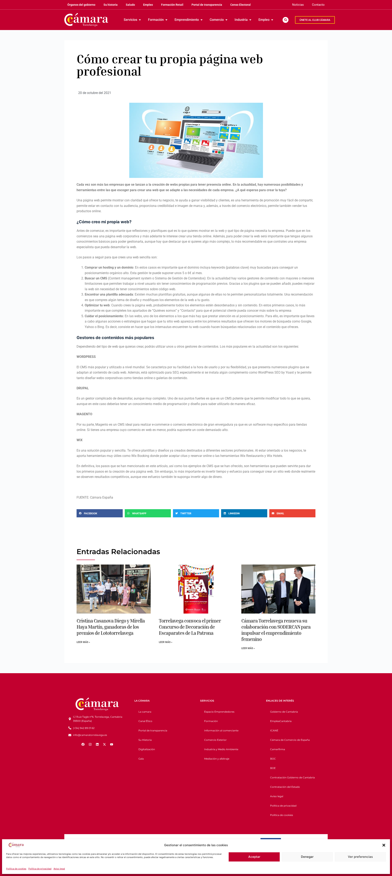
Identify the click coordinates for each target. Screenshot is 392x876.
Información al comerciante (221, 730)
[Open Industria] (250, 19)
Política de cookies (16, 868)
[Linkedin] (97, 744)
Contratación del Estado (285, 786)
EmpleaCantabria (281, 721)
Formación (211, 721)
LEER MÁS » (83, 642)
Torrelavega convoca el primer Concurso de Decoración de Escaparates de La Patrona (190, 627)
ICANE (274, 730)
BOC (273, 758)
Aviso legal (59, 868)
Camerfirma (277, 749)
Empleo (148, 4)
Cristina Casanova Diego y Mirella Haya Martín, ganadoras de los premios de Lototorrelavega (111, 627)
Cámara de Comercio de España (290, 739)
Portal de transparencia (207, 4)
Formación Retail (172, 4)
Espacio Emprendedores (219, 711)
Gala (141, 758)
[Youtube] (111, 744)
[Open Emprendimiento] (201, 19)
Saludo (130, 4)
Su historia (111, 4)
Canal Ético (145, 721)
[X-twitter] (104, 744)
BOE (273, 768)
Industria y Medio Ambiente (221, 749)
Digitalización (146, 749)
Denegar (307, 857)
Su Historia (145, 739)
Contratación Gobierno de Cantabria (292, 777)
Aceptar (254, 857)
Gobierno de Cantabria (284, 711)
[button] (384, 845)
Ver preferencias (360, 857)
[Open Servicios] (139, 19)
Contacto (318, 5)
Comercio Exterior (215, 739)
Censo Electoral (240, 4)
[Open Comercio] (226, 19)
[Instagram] (90, 744)
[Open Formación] (166, 19)
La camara (144, 711)
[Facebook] (83, 744)
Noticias (298, 5)
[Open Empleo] (272, 19)
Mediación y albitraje (216, 758)
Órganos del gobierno (81, 4)
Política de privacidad (39, 868)
